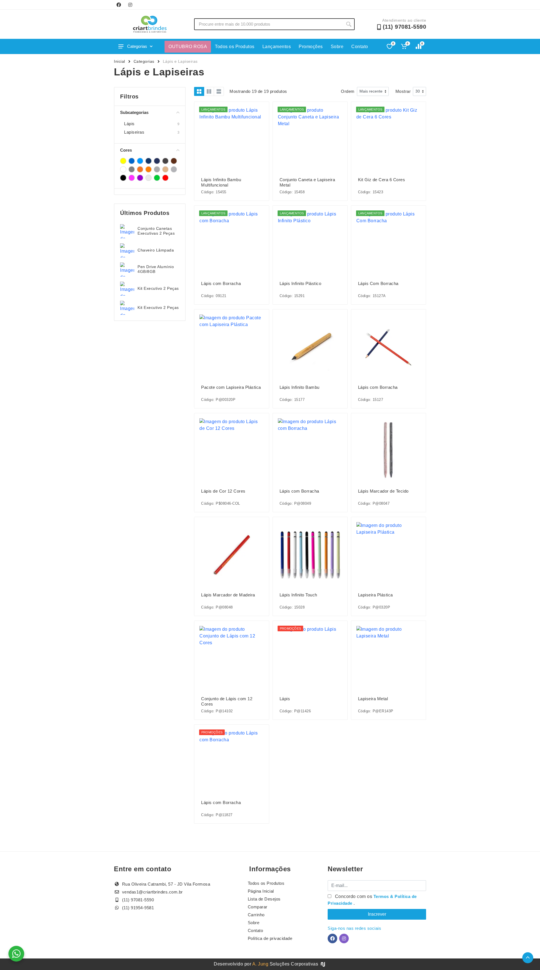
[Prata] (174, 169)
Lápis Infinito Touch (298, 594)
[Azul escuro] (148, 161)
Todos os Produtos (235, 46)
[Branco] (123, 169)
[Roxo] (140, 178)
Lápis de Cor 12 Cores (223, 491)
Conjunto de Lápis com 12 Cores (226, 701)
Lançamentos (276, 46)
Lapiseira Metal (373, 698)
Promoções (311, 46)
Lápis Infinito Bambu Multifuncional (221, 182)
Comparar (257, 906)
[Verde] (157, 178)
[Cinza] (132, 169)
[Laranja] (148, 169)
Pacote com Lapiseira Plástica (231, 387)
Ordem (348, 91)
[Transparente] (148, 178)
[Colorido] (140, 169)
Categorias (137, 46)
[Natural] (165, 169)
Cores (126, 150)
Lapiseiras (134, 132)
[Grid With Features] (209, 91)
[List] (219, 91)
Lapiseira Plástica (375, 594)
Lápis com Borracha (221, 283)
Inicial (119, 61)
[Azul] (132, 161)
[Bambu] (165, 161)
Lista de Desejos (264, 899)
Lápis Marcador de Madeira (228, 594)
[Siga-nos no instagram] (130, 5)
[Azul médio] (157, 161)
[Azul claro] (140, 161)
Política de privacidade (270, 938)
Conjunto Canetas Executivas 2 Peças (156, 230)
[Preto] (123, 178)
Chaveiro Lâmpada (156, 250)
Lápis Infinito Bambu (300, 387)
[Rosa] (132, 178)
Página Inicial (261, 891)
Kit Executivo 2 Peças (158, 288)
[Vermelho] (165, 178)
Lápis (129, 123)
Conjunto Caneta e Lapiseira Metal (307, 182)
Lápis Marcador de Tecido (383, 491)
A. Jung (260, 964)
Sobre (337, 46)
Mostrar (403, 91)
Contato (359, 46)
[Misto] (157, 169)
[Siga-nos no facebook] (118, 5)
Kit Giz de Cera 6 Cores (381, 179)
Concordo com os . (372, 900)
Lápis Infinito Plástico (300, 283)
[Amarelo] (123, 161)
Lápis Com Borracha (378, 283)
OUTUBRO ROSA (187, 46)
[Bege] (174, 161)
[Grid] (199, 91)
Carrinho (256, 914)
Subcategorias (134, 112)
